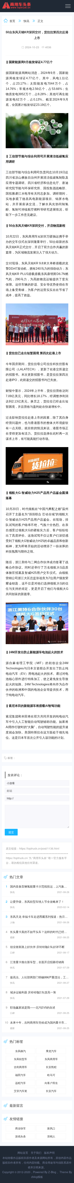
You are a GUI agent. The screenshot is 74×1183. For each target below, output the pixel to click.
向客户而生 (51, 1083)
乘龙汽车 (51, 1051)
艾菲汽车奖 (20, 1091)
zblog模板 (37, 1177)
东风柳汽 (20, 1051)
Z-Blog (52, 1172)
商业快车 (20, 1128)
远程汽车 (20, 1083)
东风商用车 (51, 1059)
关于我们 (36, 1152)
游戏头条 (20, 1136)
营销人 (51, 1136)
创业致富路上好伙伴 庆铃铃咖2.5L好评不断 (37, 947)
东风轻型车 (20, 1059)
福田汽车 (20, 1075)
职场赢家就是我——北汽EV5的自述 (32, 1007)
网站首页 (22, 1152)
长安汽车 (51, 1091)
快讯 (26, 21)
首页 (12, 21)
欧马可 (51, 1075)
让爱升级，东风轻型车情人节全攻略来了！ (37, 901)
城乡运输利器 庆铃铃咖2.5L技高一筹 (33, 992)
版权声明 (49, 1152)
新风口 (51, 1128)
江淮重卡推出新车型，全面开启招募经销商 (37, 962)
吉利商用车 (20, 1067)
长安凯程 (51, 1067)
